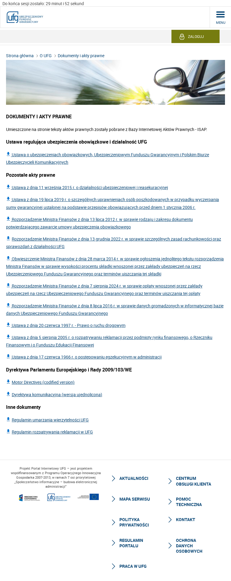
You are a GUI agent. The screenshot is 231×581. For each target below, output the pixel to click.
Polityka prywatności (134, 522)
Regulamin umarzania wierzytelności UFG (50, 420)
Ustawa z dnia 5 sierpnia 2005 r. (41, 337)
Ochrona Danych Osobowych (189, 545)
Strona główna (20, 55)
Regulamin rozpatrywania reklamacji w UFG (52, 432)
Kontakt (185, 519)
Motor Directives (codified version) (43, 382)
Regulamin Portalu (131, 542)
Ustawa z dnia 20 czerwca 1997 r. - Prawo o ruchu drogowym (68, 325)
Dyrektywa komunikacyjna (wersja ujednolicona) (57, 394)
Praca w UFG (132, 566)
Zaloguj (196, 36)
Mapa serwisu (134, 499)
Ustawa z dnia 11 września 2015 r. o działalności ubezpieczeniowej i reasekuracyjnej (89, 187)
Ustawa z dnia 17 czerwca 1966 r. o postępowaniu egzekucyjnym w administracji (86, 357)
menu (220, 22)
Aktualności (133, 478)
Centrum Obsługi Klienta (193, 480)
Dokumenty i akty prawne (81, 55)
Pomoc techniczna (189, 501)
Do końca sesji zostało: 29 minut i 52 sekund (43, 3)
